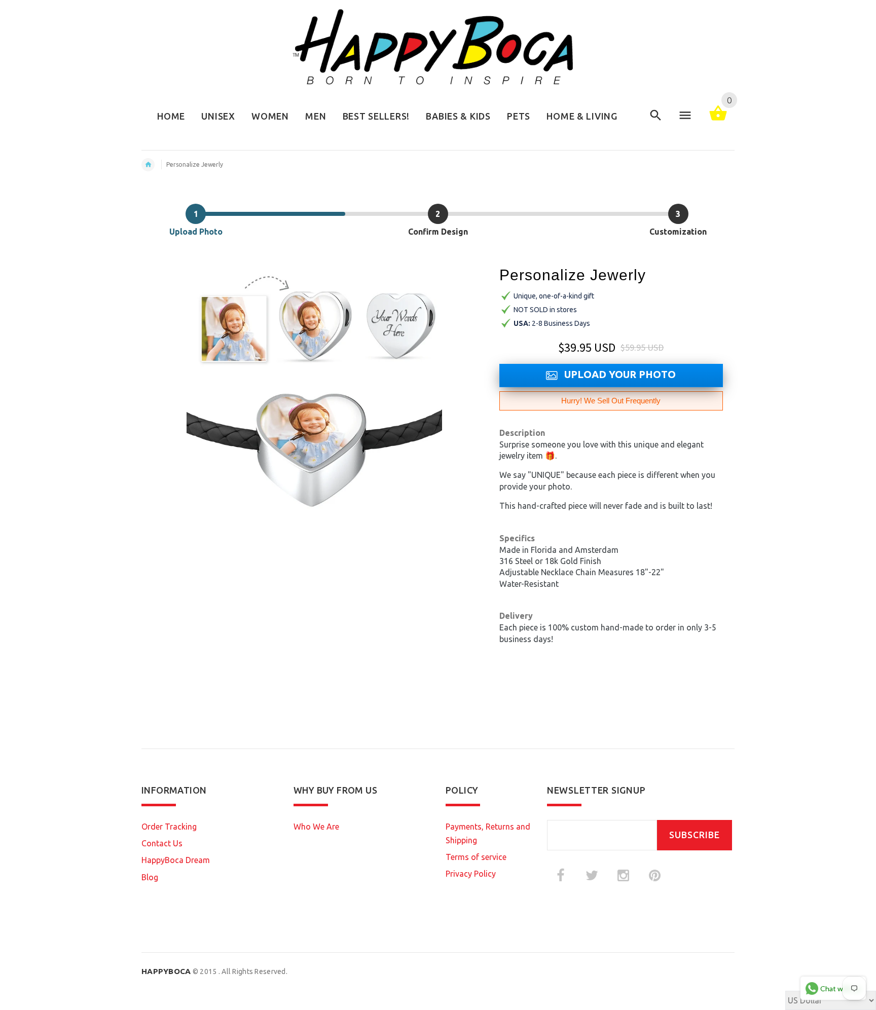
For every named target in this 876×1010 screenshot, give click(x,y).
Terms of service (476, 857)
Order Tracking (169, 826)
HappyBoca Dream (175, 860)
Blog (149, 877)
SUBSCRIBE (694, 835)
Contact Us (161, 843)
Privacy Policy (471, 873)
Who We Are (316, 826)
